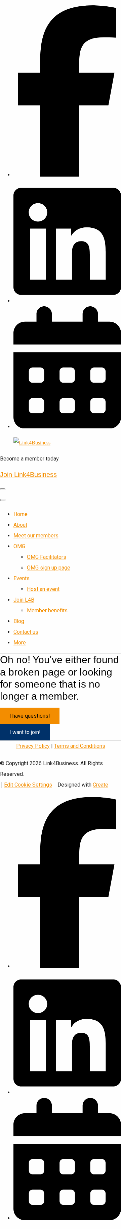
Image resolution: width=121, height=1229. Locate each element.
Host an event (43, 589)
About (20, 525)
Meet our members (35, 535)
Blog (18, 621)
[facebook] (67, 175)
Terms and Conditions (79, 746)
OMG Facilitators (46, 557)
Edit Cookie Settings (28, 785)
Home (20, 514)
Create (100, 785)
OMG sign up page (48, 568)
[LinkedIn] (67, 301)
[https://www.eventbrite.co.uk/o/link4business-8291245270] (67, 426)
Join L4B (23, 600)
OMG (19, 546)
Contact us (25, 632)
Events (21, 578)
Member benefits (47, 610)
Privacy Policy (33, 746)
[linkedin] (67, 1092)
